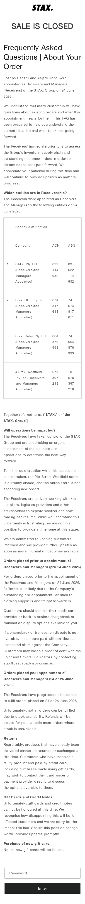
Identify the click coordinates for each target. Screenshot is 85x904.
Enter (42, 888)
